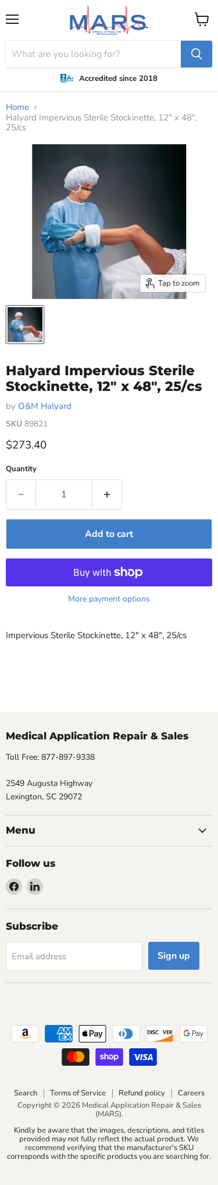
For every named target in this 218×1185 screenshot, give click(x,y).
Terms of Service (78, 1093)
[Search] (196, 54)
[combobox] (93, 54)
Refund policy (142, 1093)
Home (17, 107)
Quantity (21, 469)
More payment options (109, 599)
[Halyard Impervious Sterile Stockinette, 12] (25, 324)
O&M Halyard (45, 406)
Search (25, 1093)
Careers (191, 1093)
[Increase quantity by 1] (107, 494)
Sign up (174, 955)
